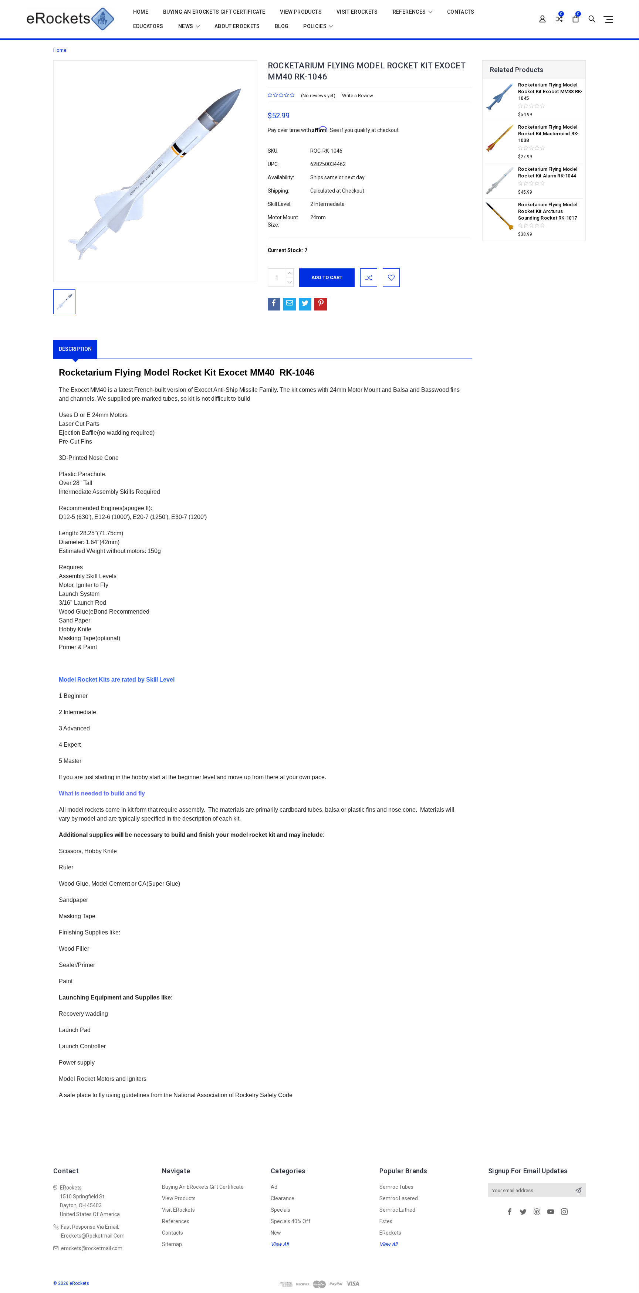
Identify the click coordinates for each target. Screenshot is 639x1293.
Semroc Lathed (397, 1210)
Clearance (282, 1198)
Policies (315, 26)
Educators (148, 26)
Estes (385, 1221)
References (410, 12)
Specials (280, 1210)
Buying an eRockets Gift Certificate (214, 12)
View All (279, 1244)
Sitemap (172, 1244)
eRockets (390, 1233)
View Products (301, 12)
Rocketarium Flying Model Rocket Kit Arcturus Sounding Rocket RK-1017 (547, 211)
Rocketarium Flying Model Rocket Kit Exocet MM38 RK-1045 (550, 91)
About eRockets (237, 26)
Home (140, 12)
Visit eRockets (357, 12)
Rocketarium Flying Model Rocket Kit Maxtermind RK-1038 (548, 133)
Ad (274, 1187)
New (276, 1233)
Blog (281, 26)
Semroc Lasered (398, 1198)
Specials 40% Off (291, 1221)
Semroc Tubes (396, 1187)
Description (75, 349)
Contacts (460, 12)
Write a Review (357, 95)
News (186, 26)
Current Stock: (287, 250)
